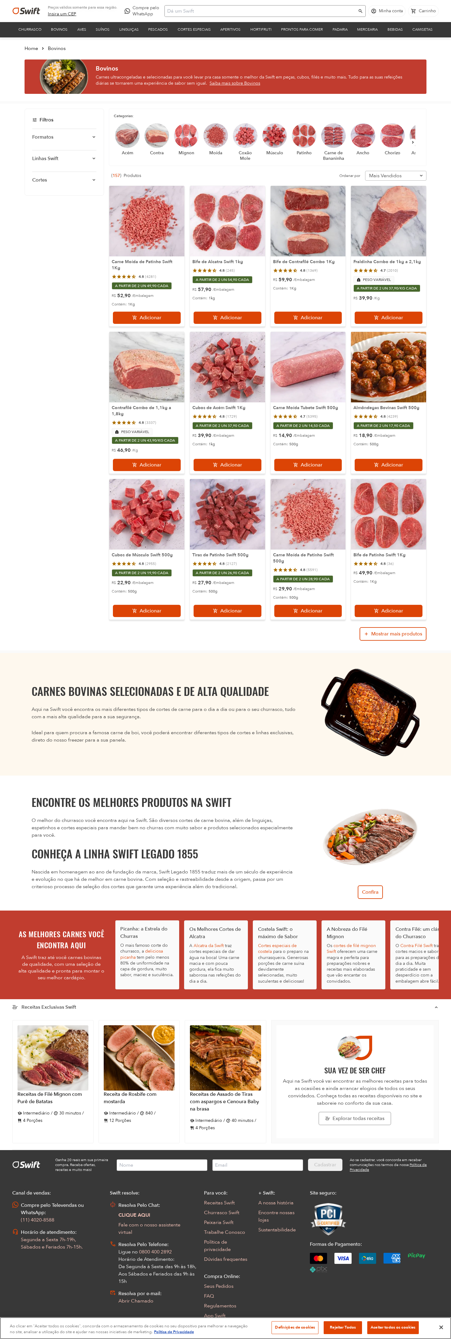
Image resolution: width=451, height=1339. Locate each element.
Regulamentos (220, 1306)
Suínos (103, 29)
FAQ (209, 1296)
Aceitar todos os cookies (393, 1327)
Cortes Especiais (194, 29)
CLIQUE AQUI (134, 1215)
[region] (225, 1328)
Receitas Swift (219, 1202)
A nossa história (276, 1202)
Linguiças (129, 29)
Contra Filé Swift (416, 946)
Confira (370, 892)
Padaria (340, 29)
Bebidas (395, 29)
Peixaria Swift (218, 1222)
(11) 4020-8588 (37, 1220)
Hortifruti (261, 29)
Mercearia (367, 29)
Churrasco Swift (221, 1212)
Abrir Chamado (135, 1301)
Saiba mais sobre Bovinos (235, 83)
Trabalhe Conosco (224, 1232)
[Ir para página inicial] (26, 11)
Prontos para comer (302, 29)
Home (31, 48)
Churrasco (29, 29)
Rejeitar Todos (343, 1327)
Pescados (158, 29)
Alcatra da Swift (209, 946)
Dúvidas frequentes (225, 1259)
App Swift (215, 1315)
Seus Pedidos (218, 1286)
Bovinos (59, 29)
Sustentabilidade (277, 1229)
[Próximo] (413, 142)
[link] (62, 14)
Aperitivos (230, 29)
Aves (81, 29)
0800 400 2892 (155, 1252)
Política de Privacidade (174, 1332)
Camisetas (422, 29)
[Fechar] (441, 1327)
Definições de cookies (295, 1327)
